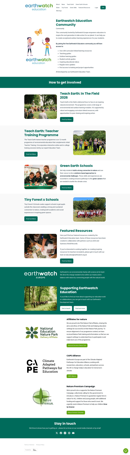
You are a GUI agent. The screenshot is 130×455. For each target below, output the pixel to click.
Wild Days (59, 11)
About (58, 4)
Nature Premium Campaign (76, 412)
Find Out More (67, 119)
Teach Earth (70, 4)
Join (103, 7)
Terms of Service (29, 445)
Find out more (80, 308)
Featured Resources (84, 7)
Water (58, 7)
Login (96, 7)
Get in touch (66, 308)
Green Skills (73, 7)
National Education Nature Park (77, 345)
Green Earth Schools (82, 4)
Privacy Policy (40, 445)
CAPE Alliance (72, 376)
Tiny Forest (65, 7)
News (63, 4)
